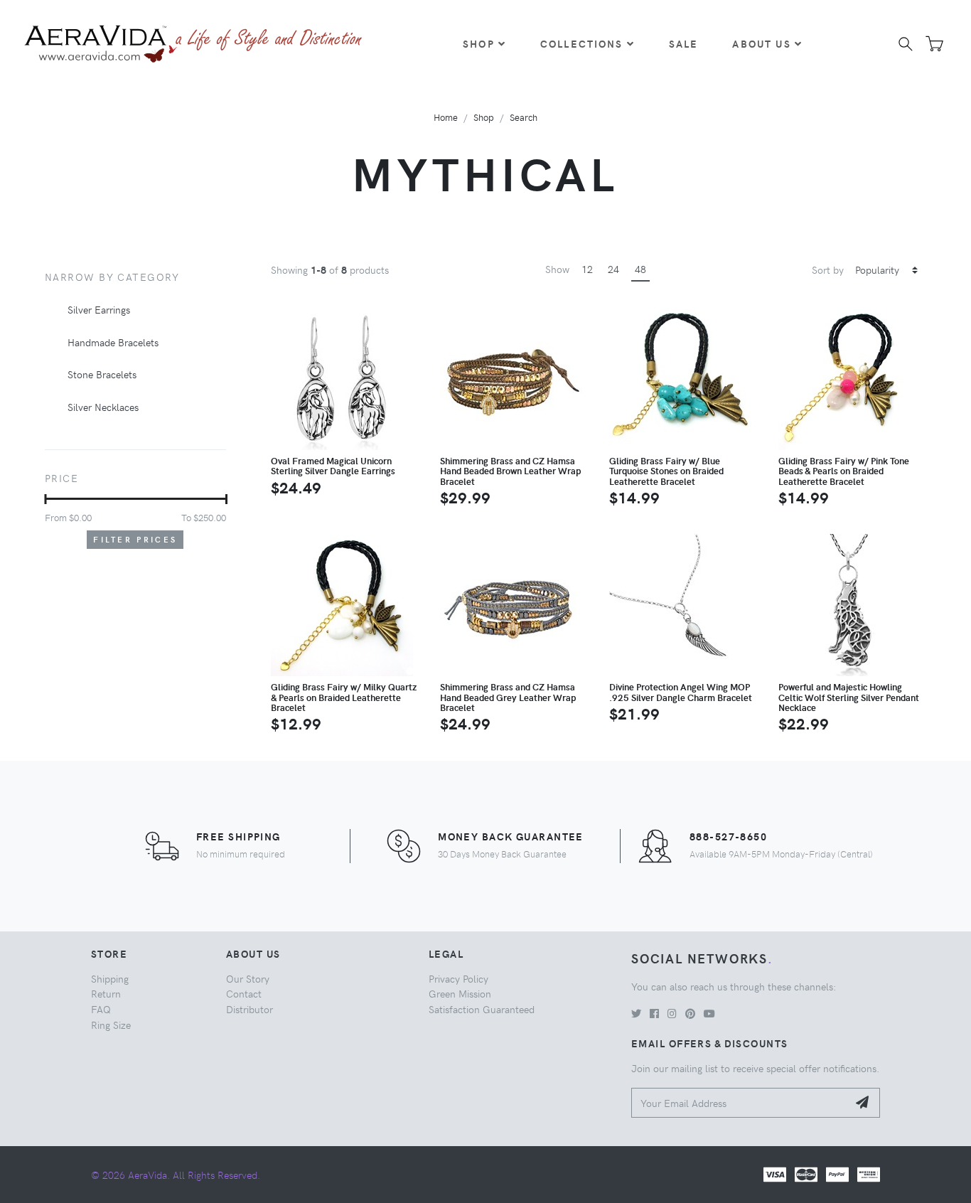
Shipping (110, 978)
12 (587, 269)
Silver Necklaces (103, 407)
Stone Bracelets (102, 374)
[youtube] (709, 1013)
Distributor (249, 1009)
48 (640, 269)
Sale (684, 43)
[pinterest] (690, 1013)
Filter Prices (135, 539)
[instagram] (672, 1013)
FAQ (101, 1009)
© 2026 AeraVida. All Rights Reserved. (175, 1174)
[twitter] (636, 1013)
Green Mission (460, 993)
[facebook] (654, 1013)
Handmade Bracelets (113, 342)
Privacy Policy (458, 978)
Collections (581, 43)
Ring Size (111, 1024)
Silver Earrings (99, 309)
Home (446, 117)
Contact (244, 993)
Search (523, 117)
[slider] (45, 499)
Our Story (247, 978)
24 (613, 269)
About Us (761, 43)
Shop (479, 43)
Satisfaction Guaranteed (482, 1009)
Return (106, 993)
